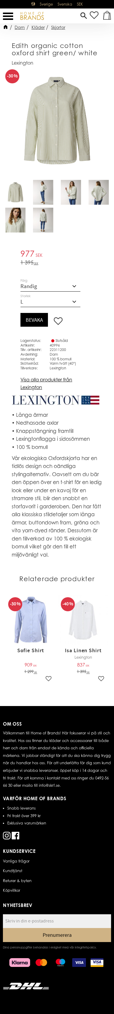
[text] (57, 254)
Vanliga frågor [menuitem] (16, 861)
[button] (8, 16)
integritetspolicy (85, 947)
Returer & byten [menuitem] (17, 880)
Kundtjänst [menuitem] (12, 870)
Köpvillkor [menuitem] (11, 890)
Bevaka (34, 320)
